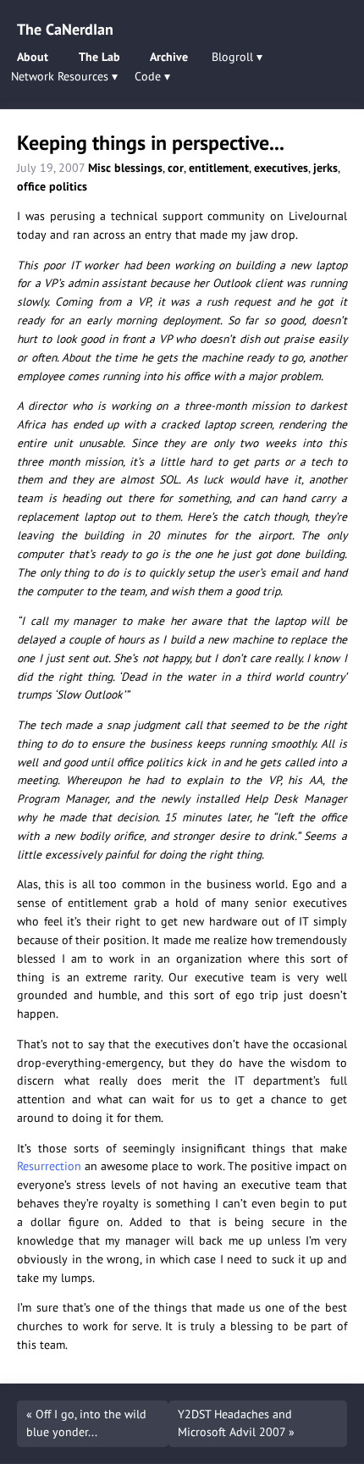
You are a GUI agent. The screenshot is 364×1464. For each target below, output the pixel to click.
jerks (325, 167)
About (32, 56)
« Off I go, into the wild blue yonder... (86, 1423)
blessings (138, 167)
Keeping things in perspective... (150, 143)
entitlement (219, 167)
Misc (99, 167)
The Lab (99, 56)
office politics (52, 186)
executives (281, 167)
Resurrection (49, 1166)
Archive (169, 56)
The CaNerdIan (65, 29)
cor (176, 167)
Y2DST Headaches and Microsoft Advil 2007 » (236, 1423)
